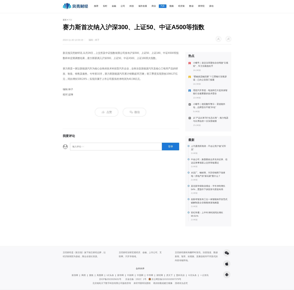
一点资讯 (204, 275)
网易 (83, 275)
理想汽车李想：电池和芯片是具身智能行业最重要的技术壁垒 (210, 92)
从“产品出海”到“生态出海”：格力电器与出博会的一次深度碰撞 (210, 119)
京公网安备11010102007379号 (166, 279)
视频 (171, 6)
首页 (64, 20)
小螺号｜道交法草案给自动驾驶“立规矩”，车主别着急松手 (210, 64)
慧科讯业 (180, 275)
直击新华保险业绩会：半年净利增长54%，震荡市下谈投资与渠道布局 (208, 188)
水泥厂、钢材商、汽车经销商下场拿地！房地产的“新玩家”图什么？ (208, 174)
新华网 (120, 275)
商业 (154, 6)
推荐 (96, 6)
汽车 (162, 6)
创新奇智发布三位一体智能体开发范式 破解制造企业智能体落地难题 (209, 201)
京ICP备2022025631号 (110, 279)
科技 (132, 6)
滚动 (211, 6)
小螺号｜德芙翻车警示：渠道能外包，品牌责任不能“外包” (209, 105)
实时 (105, 6)
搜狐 (91, 275)
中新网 (130, 275)
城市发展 (142, 6)
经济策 (181, 6)
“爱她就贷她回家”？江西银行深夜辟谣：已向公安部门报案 (210, 78)
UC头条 (110, 275)
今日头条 (192, 275)
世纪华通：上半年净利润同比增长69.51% (207, 214)
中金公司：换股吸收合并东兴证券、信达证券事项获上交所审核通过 (209, 161)
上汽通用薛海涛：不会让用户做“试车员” (208, 148)
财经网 (159, 275)
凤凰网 (100, 275)
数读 (191, 6)
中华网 (150, 275)
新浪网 (75, 275)
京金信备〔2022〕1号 (135, 279)
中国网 (140, 275)
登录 (170, 146)
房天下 (169, 275)
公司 (123, 6)
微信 (137, 112)
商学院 (201, 6)
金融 (114, 6)
